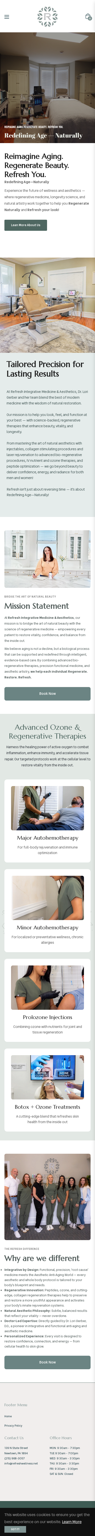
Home (8, 1416)
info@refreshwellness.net (21, 1463)
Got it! (15, 1529)
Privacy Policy (13, 1425)
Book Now (47, 693)
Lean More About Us (25, 225)
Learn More (72, 1522)
